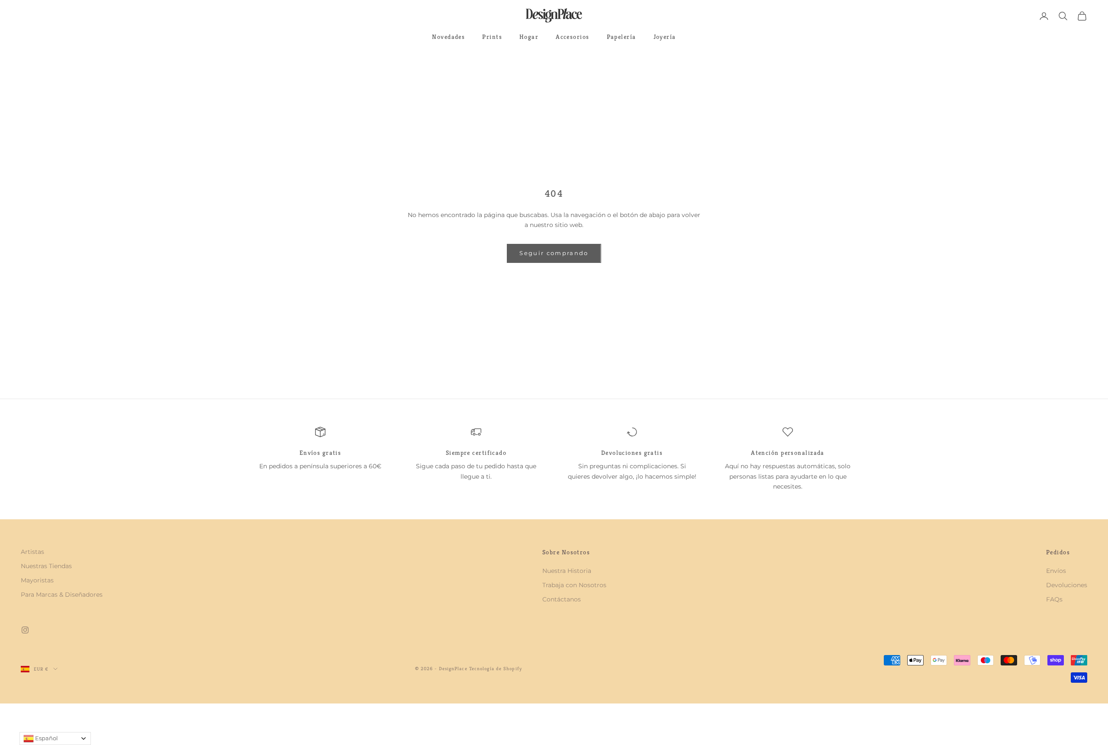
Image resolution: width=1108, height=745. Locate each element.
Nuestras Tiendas (46, 566)
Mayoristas (37, 580)
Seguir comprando (553, 252)
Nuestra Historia (566, 571)
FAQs (1054, 599)
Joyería (665, 37)
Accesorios (572, 37)
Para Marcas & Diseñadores (62, 594)
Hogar (528, 37)
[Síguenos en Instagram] (25, 630)
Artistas (32, 552)
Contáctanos (561, 599)
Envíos (1056, 571)
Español (46, 738)
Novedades (448, 37)
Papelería (621, 37)
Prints (492, 37)
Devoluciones (1066, 585)
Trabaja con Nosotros (574, 585)
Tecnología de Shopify (495, 668)
